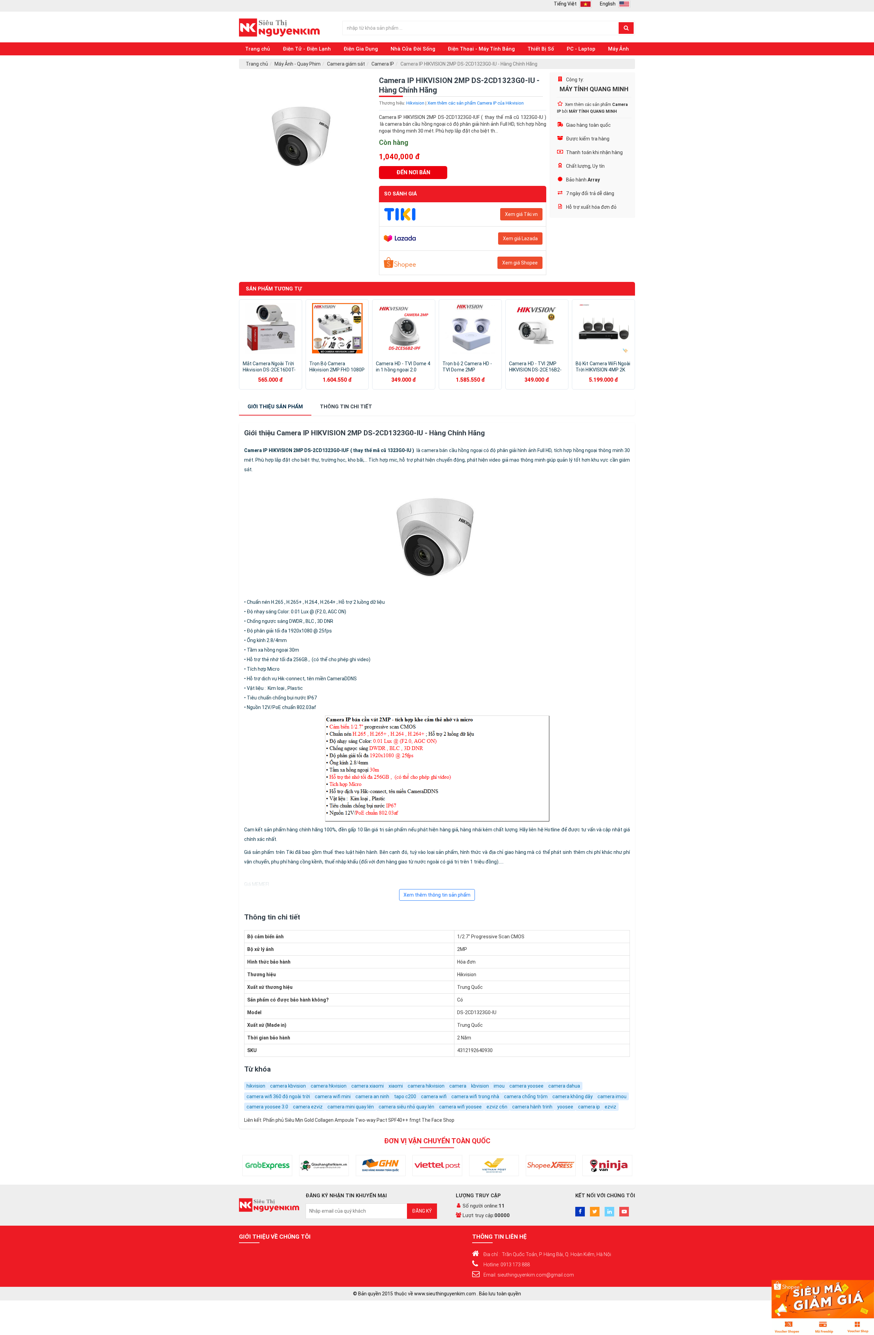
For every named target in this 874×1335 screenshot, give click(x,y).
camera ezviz (308, 1106)
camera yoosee (526, 1086)
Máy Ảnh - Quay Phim (297, 64)
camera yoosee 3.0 (267, 1106)
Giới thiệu (275, 407)
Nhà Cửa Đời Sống (413, 49)
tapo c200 (405, 1096)
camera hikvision (426, 1086)
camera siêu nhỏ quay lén (406, 1106)
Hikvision (415, 103)
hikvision (255, 1086)
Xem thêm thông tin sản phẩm (437, 895)
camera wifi (434, 1096)
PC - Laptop (581, 49)
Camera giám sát (346, 64)
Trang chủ (257, 49)
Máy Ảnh (618, 49)
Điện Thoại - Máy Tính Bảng (481, 49)
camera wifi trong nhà (475, 1096)
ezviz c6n (497, 1106)
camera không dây (572, 1096)
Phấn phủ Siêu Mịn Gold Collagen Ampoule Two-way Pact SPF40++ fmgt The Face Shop (358, 1120)
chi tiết (346, 407)
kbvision (480, 1086)
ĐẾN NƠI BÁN (413, 172)
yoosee (565, 1106)
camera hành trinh (532, 1106)
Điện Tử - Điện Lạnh (307, 49)
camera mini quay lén (350, 1106)
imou (499, 1086)
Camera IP (382, 64)
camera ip (589, 1106)
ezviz (610, 1106)
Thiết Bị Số (540, 49)
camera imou (611, 1096)
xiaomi (396, 1086)
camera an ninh (372, 1096)
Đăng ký (422, 1211)
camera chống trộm (526, 1096)
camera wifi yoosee (460, 1106)
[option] (304, 137)
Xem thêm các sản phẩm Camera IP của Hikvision (475, 103)
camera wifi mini (333, 1096)
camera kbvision (288, 1086)
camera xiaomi (367, 1086)
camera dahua (564, 1086)
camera (457, 1086)
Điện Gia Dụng (360, 49)
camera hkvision (329, 1086)
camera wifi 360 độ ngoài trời (278, 1096)
